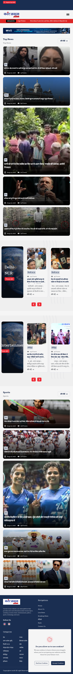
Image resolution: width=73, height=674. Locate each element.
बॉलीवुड (5, 654)
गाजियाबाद (6, 651)
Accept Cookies (58, 663)
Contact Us (42, 626)
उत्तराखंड (5, 658)
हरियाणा (5, 661)
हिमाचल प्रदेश (23, 641)
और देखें (62, 41)
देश (4, 637)
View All (9, 279)
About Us (41, 609)
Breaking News (43, 616)
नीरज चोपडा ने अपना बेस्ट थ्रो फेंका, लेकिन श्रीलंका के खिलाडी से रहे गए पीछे (22, 21)
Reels (40, 623)
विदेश (20, 661)
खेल (20, 644)
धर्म (20, 651)
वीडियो (40, 619)
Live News (41, 612)
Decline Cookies (42, 663)
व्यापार (21, 658)
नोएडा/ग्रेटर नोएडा (8, 647)
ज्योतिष (21, 647)
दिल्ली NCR (6, 644)
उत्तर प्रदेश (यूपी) (7, 641)
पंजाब (20, 637)
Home (40, 606)
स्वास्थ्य (21, 654)
